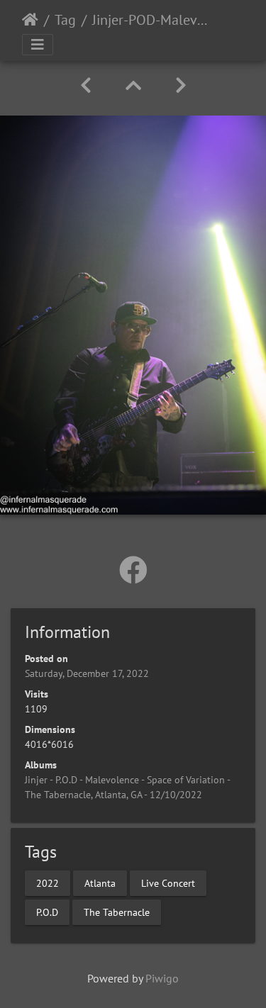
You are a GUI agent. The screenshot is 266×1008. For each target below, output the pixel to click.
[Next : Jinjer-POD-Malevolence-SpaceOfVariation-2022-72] (181, 85)
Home (30, 19)
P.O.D (47, 912)
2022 (47, 883)
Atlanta (100, 883)
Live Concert (168, 883)
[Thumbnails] (133, 85)
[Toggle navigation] (37, 44)
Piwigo (162, 978)
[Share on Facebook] (133, 569)
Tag (65, 20)
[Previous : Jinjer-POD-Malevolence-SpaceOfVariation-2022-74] (86, 85)
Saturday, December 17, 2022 (87, 673)
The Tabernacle (117, 912)
